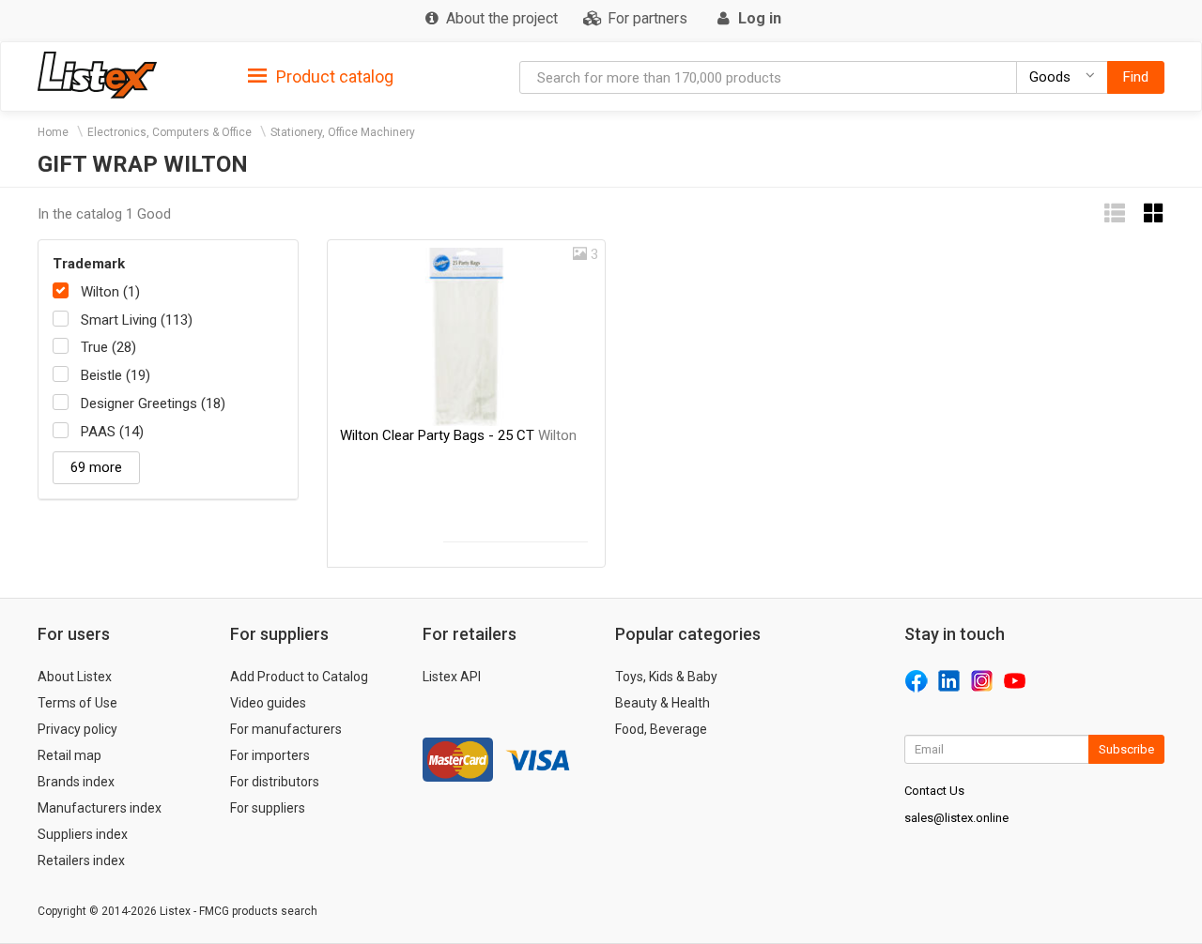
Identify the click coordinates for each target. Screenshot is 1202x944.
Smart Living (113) (137, 320)
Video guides (268, 702)
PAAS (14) (112, 431)
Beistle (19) (115, 375)
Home (53, 132)
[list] (1115, 213)
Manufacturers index (100, 807)
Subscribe (1126, 749)
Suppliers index (83, 834)
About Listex (75, 676)
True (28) (108, 347)
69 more (96, 467)
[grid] (1154, 213)
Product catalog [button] (332, 76)
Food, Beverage (661, 729)
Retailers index (81, 860)
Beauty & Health (662, 702)
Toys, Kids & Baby (666, 676)
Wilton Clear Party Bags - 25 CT (458, 435)
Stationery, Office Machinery (342, 132)
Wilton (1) (110, 291)
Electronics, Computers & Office (169, 132)
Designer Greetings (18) (153, 403)
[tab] (320, 75)
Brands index (76, 781)
